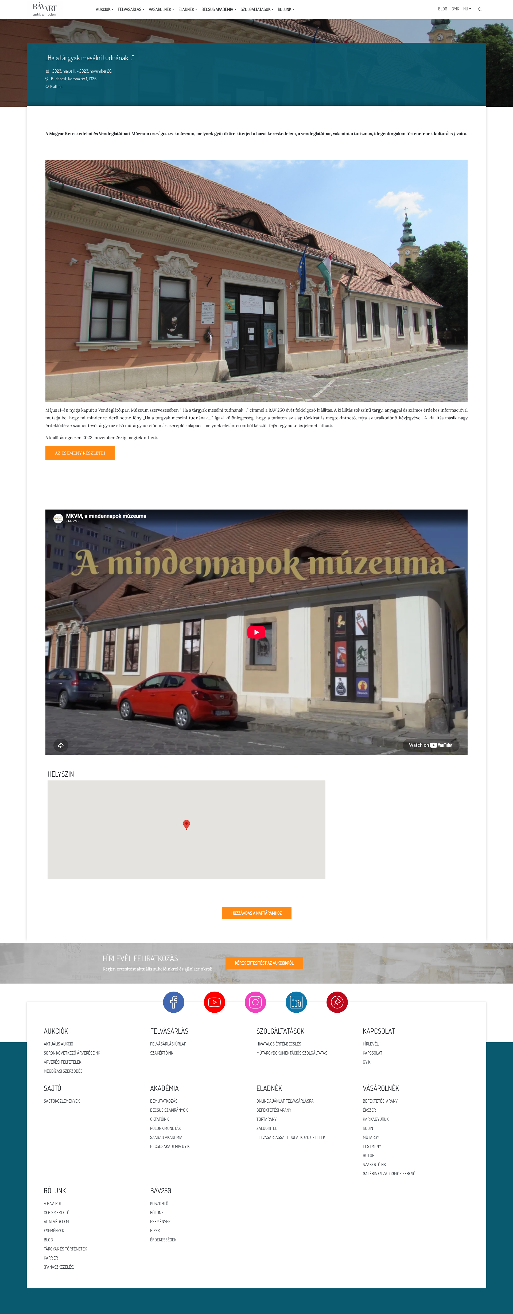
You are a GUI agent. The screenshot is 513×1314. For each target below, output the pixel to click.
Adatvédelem (56, 1221)
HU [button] (465, 8)
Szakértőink (161, 1053)
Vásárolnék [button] (160, 9)
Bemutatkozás (163, 1101)
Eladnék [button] (186, 9)
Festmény (372, 1146)
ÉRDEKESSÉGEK (163, 1239)
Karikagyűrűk (375, 1119)
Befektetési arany (273, 1110)
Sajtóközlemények (62, 1101)
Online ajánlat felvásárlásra (285, 1101)
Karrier (51, 1258)
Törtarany (266, 1119)
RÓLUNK (157, 1212)
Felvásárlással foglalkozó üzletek (290, 1137)
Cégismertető (56, 1212)
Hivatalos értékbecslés (278, 1044)
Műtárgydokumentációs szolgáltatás (291, 1053)
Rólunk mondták (165, 1128)
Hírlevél (371, 1044)
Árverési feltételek (62, 1062)
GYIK (455, 8)
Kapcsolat (372, 1053)
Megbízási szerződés (63, 1071)
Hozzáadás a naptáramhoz (256, 913)
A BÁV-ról (53, 1203)
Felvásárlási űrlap (168, 1044)
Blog (442, 8)
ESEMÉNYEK (160, 1221)
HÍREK (155, 1230)
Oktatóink (159, 1119)
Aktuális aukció (58, 1044)
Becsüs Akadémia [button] (217, 9)
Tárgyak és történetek (65, 1249)
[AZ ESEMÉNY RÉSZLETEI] (80, 458)
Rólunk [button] (284, 9)
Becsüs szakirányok (169, 1110)
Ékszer (369, 1110)
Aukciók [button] (103, 9)
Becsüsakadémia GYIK (169, 1146)
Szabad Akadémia (166, 1137)
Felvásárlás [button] (129, 9)
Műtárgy (371, 1137)
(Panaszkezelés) (59, 1267)
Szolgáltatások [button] (255, 9)
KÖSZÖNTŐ (159, 1203)
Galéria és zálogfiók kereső (389, 1173)
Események (54, 1230)
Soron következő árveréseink (72, 1053)
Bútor (368, 1155)
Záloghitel (266, 1128)
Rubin (368, 1128)
